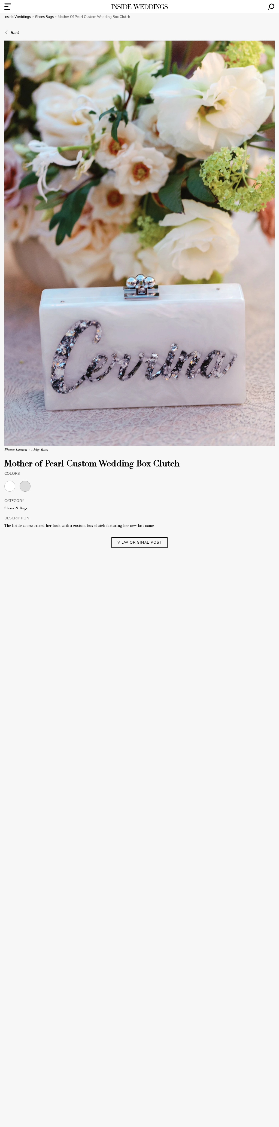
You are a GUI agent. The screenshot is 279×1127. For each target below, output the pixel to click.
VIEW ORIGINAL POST (139, 542)
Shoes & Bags (16, 508)
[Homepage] (139, 7)
